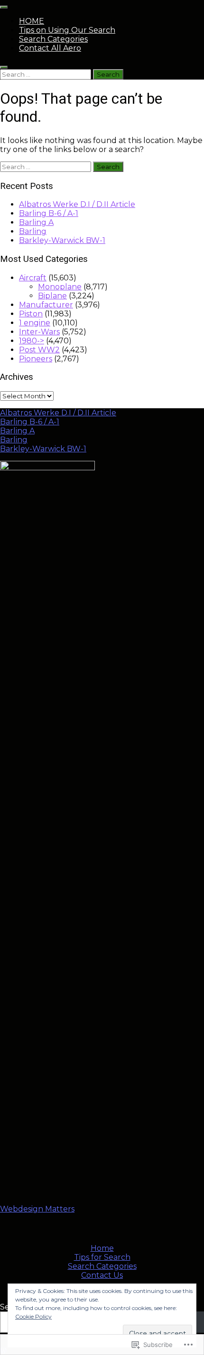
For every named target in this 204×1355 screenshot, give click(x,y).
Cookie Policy (33, 1316)
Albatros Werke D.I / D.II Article (77, 204)
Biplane (52, 295)
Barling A (36, 222)
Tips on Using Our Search (67, 30)
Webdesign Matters (37, 1208)
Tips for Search (102, 1257)
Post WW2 (39, 349)
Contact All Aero (50, 48)
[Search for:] (46, 74)
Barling (32, 231)
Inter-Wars (39, 331)
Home (102, 1248)
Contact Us (102, 1275)
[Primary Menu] (4, 7)
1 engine (34, 322)
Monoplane (60, 286)
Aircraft (32, 277)
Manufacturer (46, 304)
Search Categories (53, 39)
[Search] (4, 67)
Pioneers (35, 358)
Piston (31, 313)
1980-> (31, 340)
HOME (31, 21)
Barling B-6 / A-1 (48, 213)
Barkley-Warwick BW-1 (62, 240)
